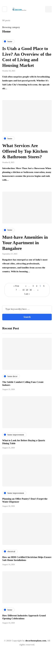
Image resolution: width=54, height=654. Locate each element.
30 (31, 290)
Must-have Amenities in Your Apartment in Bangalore (25, 243)
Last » (27, 294)
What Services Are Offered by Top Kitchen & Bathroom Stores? (25, 151)
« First (16, 286)
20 (27, 290)
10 (23, 290)
